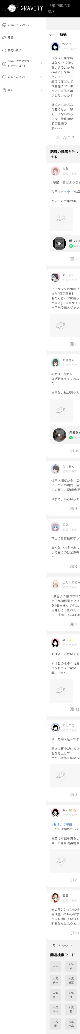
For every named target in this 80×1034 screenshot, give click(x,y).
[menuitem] (23, 24)
